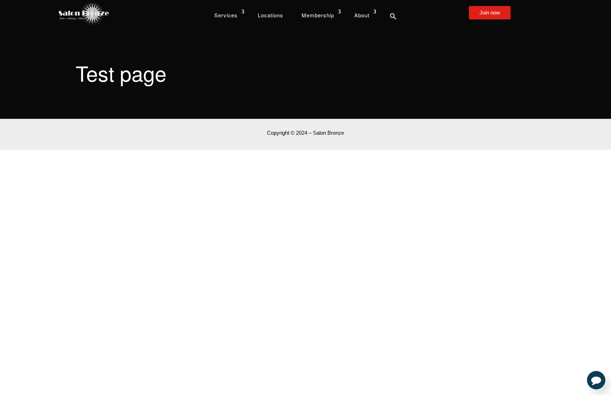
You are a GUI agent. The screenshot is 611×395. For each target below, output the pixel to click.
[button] (393, 16)
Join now (489, 13)
